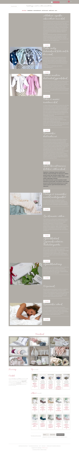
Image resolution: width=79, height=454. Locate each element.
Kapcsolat (44, 446)
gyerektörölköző (22, 379)
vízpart (20, 381)
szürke (11, 384)
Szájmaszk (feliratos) (66, 405)
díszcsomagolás (14, 379)
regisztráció (56, 2)
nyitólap (24, 10)
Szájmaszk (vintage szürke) (51, 422)
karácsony (51, 10)
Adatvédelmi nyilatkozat (23, 446)
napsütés (13, 381)
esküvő (16, 378)
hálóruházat (14, 385)
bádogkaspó (18, 379)
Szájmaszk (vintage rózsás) (66, 422)
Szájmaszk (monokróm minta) (58, 405)
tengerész (16, 381)
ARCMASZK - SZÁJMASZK (35, 381)
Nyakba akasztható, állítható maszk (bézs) (50, 382)
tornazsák (10, 385)
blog (56, 10)
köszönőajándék (23, 378)
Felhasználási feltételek (33, 446)
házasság (13, 378)
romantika (18, 384)
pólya (18, 381)
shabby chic (10, 381)
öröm (14, 384)
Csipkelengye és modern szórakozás (53, 446)
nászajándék (18, 382)
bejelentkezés (63, 2)
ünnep (19, 378)
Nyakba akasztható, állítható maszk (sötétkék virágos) (58, 383)
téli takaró (25, 384)
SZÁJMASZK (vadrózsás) (50, 405)
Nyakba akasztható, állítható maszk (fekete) (42, 382)
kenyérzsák (10, 378)
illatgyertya (10, 379)
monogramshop (37, 10)
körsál (22, 384)
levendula (14, 382)
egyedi (24, 381)
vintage (27, 378)
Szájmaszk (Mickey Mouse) (35, 421)
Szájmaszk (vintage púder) (58, 421)
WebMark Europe (45, 447)
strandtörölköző (11, 382)
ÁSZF (40, 446)
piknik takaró (23, 382)
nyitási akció (45, 10)
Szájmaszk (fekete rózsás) (43, 405)
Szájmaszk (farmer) (43, 421)
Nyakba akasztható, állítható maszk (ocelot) (66, 382)
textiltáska (25, 379)
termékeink (30, 10)
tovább (47, 45)
